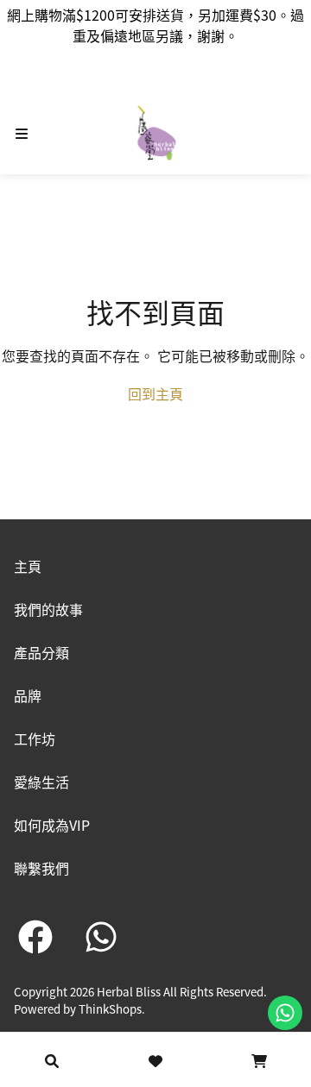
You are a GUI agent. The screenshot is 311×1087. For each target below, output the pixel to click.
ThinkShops (110, 1009)
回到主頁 (155, 393)
